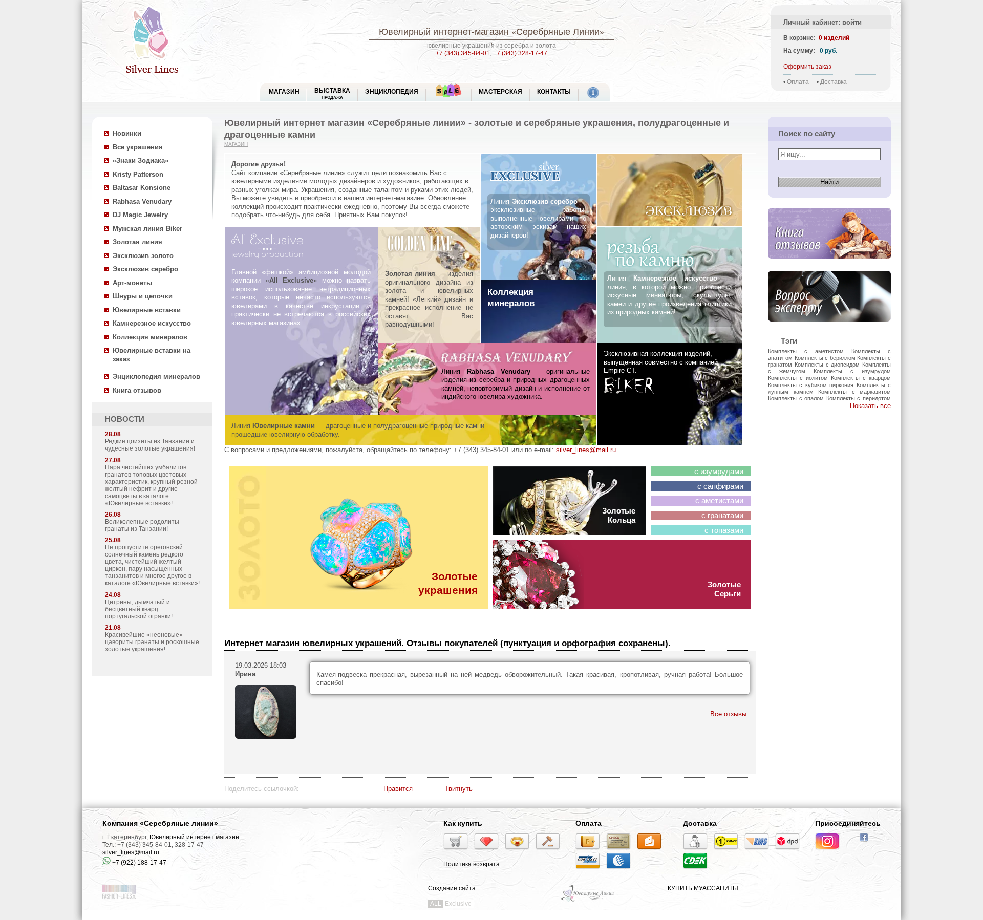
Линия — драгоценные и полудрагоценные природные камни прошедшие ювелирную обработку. (357, 430)
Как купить (462, 823)
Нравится (398, 789)
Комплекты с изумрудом (852, 371)
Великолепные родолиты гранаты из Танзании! (142, 525)
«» (291, 280)
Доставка (833, 81)
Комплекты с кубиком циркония (810, 385)
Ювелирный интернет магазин (194, 837)
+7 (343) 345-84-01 (463, 53)
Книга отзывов (137, 390)
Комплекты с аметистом (806, 351)
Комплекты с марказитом (854, 392)
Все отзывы (728, 714)
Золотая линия (137, 242)
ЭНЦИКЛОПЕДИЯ (391, 91)
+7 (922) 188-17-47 (138, 862)
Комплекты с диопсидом (827, 364)
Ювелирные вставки (147, 310)
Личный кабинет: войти (822, 22)
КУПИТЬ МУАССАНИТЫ (703, 888)
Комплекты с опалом (796, 398)
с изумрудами (718, 471)
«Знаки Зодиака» (140, 160)
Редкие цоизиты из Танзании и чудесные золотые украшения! (150, 445)
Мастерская (500, 91)
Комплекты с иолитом (798, 378)
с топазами (723, 530)
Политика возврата (471, 864)
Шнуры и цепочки (143, 296)
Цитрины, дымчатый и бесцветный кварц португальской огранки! (139, 609)
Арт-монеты (132, 283)
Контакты (554, 91)
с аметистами (719, 501)
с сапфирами (720, 486)
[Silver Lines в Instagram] (830, 850)
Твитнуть (459, 789)
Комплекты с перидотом (858, 398)
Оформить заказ (807, 66)
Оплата (798, 81)
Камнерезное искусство (152, 323)
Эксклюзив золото (143, 256)
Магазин (236, 144)
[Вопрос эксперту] (829, 329)
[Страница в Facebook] (867, 842)
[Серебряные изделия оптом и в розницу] (588, 900)
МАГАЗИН (284, 91)
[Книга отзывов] (829, 266)
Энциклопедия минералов (156, 376)
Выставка (332, 93)
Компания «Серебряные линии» (160, 823)
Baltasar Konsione (141, 187)
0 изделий (834, 37)
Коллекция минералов (150, 337)
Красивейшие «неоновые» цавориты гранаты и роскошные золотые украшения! (152, 642)
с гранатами (722, 515)
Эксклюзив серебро (145, 269)
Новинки (127, 133)
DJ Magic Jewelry (140, 215)
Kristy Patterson (138, 174)
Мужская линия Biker (147, 228)
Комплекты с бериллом (825, 358)
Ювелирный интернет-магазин (444, 31)
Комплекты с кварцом (861, 378)
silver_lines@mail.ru (586, 450)
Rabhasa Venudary (142, 201)
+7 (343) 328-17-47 (520, 53)
